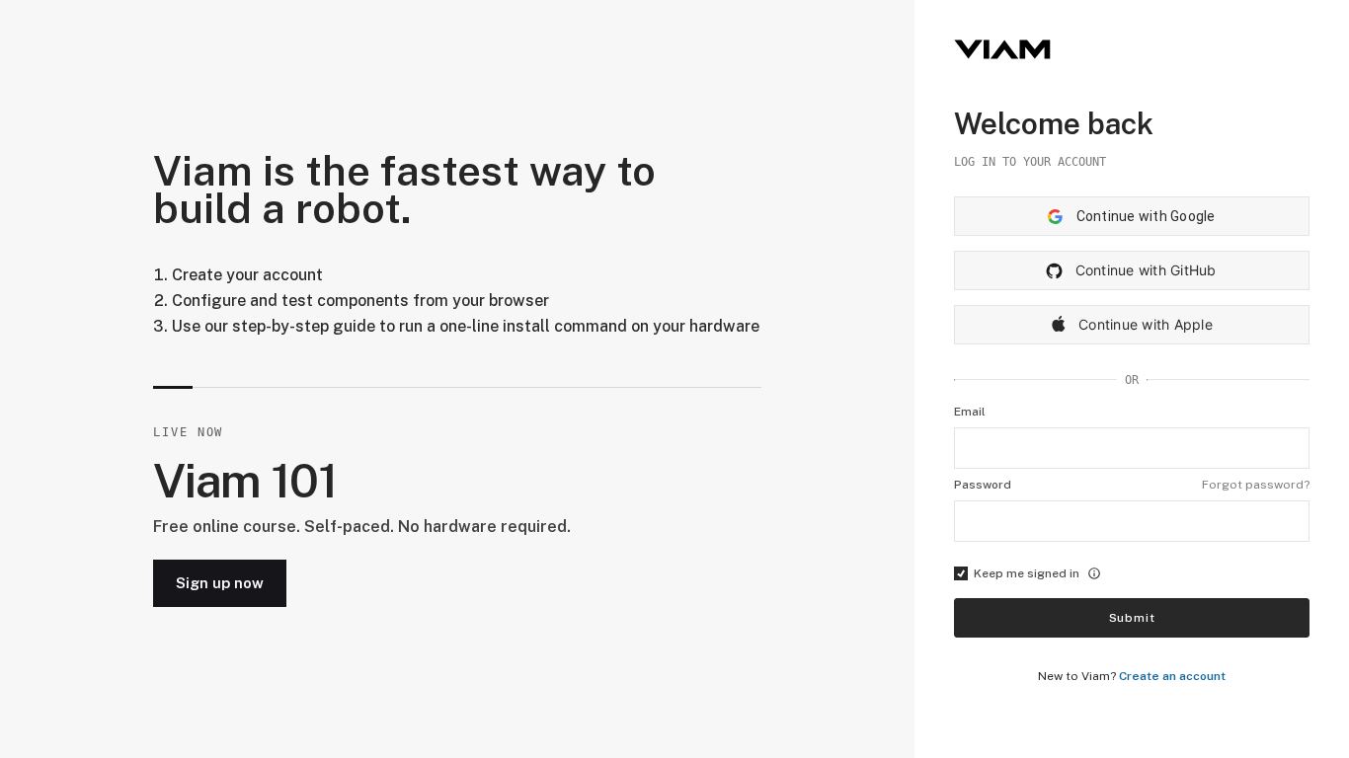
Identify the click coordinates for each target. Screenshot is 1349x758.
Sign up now (220, 582)
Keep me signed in (1026, 573)
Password (982, 485)
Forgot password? (1255, 485)
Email (970, 411)
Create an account (1172, 676)
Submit (1132, 618)
